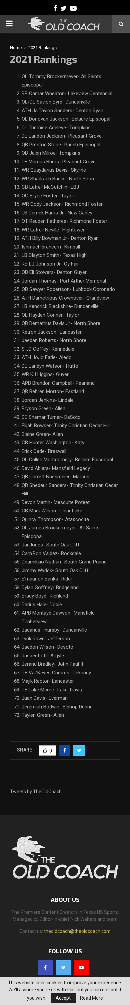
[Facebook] (45, 967)
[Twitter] (63, 967)
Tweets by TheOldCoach (36, 791)
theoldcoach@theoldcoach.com (77, 931)
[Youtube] (81, 967)
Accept (63, 998)
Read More (91, 998)
